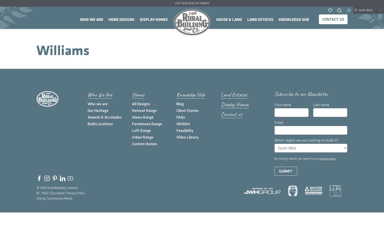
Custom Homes (144, 144)
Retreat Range (144, 110)
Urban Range (142, 137)
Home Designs (121, 19)
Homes (138, 94)
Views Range (143, 117)
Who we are (98, 104)
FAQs (180, 117)
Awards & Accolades (105, 117)
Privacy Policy (76, 193)
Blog (180, 104)
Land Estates (260, 19)
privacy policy (327, 159)
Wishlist (183, 124)
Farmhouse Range (147, 124)
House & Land (229, 19)
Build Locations (100, 124)
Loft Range (141, 130)
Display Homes (154, 19)
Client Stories (187, 110)
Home (192, 22)
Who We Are (91, 19)
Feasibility (184, 130)
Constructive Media (59, 199)
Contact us (333, 19)
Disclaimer (57, 193)
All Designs (141, 104)
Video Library (187, 137)
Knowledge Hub (294, 19)
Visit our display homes (192, 3)
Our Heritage (98, 110)
